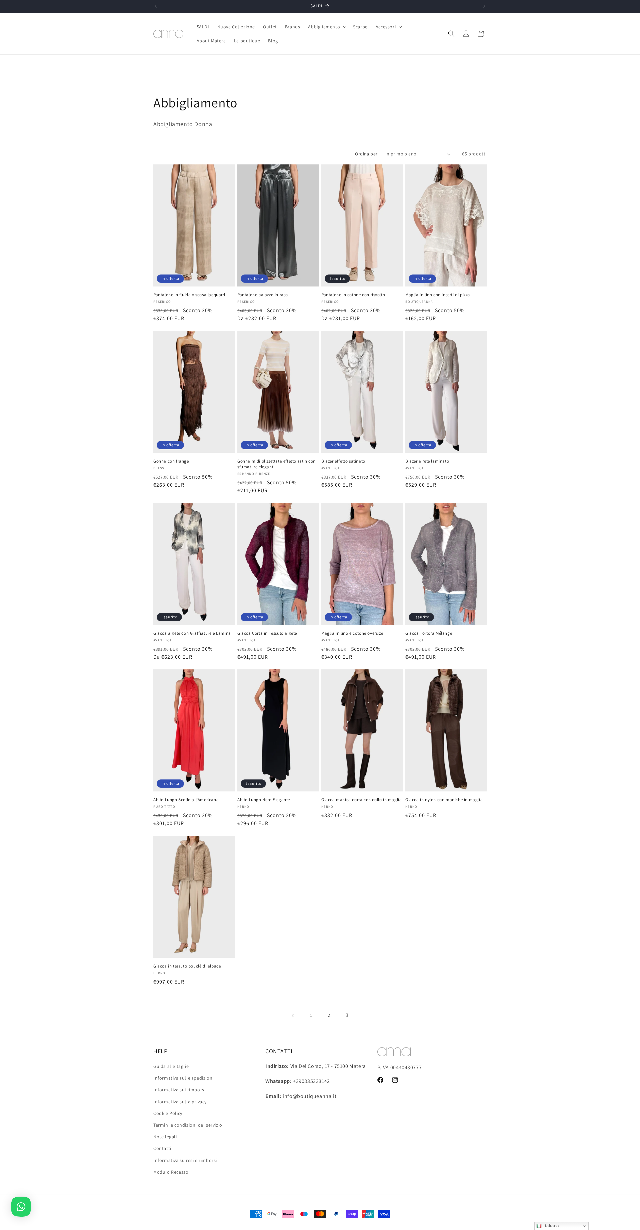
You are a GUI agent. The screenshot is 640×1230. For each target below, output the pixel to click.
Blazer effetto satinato (343, 461)
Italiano (550, 1225)
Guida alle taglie (171, 1066)
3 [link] (347, 1015)
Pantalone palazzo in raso (262, 294)
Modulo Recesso (170, 1172)
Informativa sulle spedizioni (183, 1078)
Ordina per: (366, 154)
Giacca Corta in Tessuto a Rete (267, 633)
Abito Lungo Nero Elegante (263, 799)
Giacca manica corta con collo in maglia (361, 799)
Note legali (165, 1137)
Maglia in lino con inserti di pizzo (437, 294)
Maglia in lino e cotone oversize (352, 633)
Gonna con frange (171, 461)
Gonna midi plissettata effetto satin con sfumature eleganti (276, 464)
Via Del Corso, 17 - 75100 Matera (328, 1066)
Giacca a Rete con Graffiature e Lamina (192, 633)
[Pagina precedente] (293, 1015)
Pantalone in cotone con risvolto (353, 294)
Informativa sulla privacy (180, 1102)
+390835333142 (311, 1081)
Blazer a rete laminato (427, 461)
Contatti (162, 1148)
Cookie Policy (167, 1113)
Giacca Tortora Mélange (428, 633)
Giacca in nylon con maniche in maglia (444, 799)
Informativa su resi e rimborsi (185, 1160)
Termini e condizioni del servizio (187, 1125)
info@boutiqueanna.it (309, 1096)
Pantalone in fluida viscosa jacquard (189, 294)
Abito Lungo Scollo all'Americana (186, 799)
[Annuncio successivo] (484, 6)
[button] (326, 27)
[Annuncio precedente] (155, 6)
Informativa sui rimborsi (179, 1090)
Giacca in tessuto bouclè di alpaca (187, 966)
